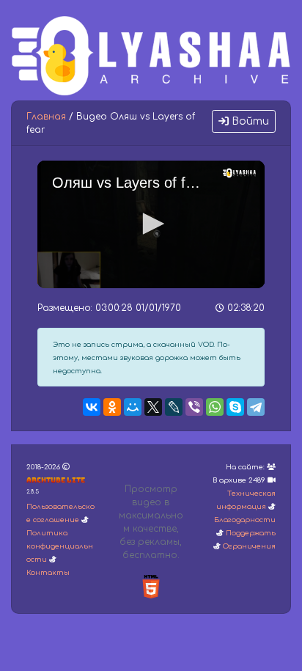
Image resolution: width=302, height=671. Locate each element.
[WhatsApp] (215, 407)
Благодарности (245, 520)
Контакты (48, 572)
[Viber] (194, 407)
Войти (249, 121)
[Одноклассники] (112, 407)
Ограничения (249, 546)
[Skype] (235, 407)
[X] (153, 407)
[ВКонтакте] (91, 407)
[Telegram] (256, 407)
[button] (151, 224)
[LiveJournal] (174, 407)
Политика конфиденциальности (59, 546)
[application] (151, 224)
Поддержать (251, 533)
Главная (46, 116)
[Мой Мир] (132, 407)
